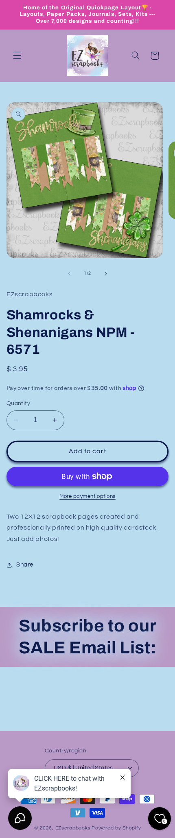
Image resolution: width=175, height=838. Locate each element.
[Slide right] (106, 273)
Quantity (18, 403)
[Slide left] (69, 273)
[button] (17, 55)
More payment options (87, 496)
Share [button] (24, 565)
